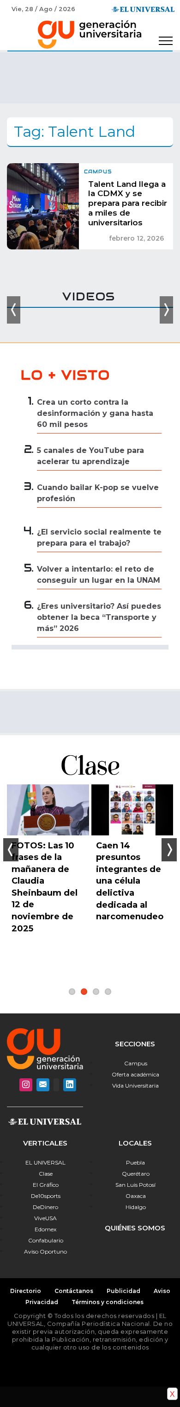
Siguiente (169, 849)
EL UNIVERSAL (45, 1162)
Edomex (45, 1229)
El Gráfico (46, 1184)
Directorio (25, 1290)
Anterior (10, 849)
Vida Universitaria (135, 1085)
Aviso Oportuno (45, 1251)
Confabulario (45, 1240)
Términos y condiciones (108, 1302)
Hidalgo (136, 1206)
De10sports (45, 1195)
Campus (135, 1063)
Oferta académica (135, 1074)
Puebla (135, 1162)
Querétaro (136, 1173)
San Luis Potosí (135, 1184)
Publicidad (123, 1290)
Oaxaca (136, 1195)
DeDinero (45, 1206)
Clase (46, 1173)
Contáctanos (73, 1290)
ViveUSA (45, 1218)
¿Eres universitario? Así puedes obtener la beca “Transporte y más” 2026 (99, 617)
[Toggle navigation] (166, 41)
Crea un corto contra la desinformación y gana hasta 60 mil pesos (95, 413)
